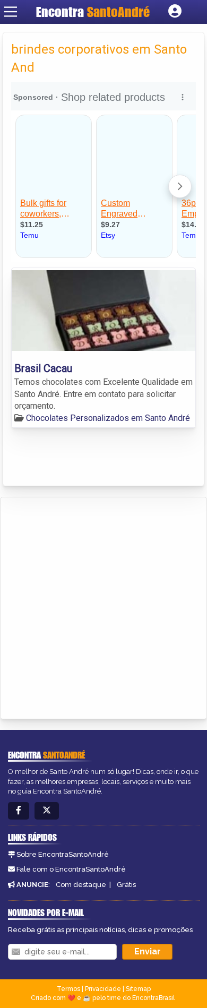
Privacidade (103, 989)
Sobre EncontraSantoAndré (62, 854)
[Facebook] (18, 811)
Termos (68, 989)
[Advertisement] (103, 606)
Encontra (93, 12)
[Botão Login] (175, 11)
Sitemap (138, 989)
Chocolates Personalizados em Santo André (108, 418)
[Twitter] (46, 811)
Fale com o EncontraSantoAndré (71, 869)
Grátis (126, 885)
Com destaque (81, 885)
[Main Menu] (10, 11)
